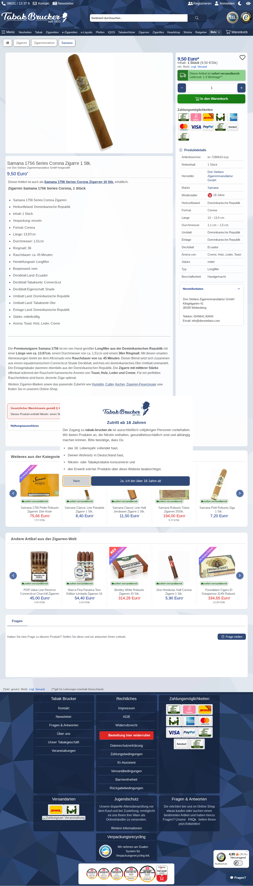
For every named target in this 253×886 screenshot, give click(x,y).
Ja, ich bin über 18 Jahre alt (140, 481)
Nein (76, 481)
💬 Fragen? (238, 877)
